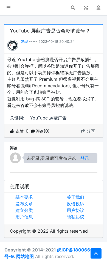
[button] (8, 7)
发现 (24, 41)
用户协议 (75, 210)
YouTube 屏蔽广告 (48, 118)
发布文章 (24, 203)
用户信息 (24, 217)
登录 (84, 158)
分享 (90, 131)
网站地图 (25, 256)
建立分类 (24, 210)
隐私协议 (75, 217)
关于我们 (75, 197)
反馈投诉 (75, 203)
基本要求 (24, 197)
